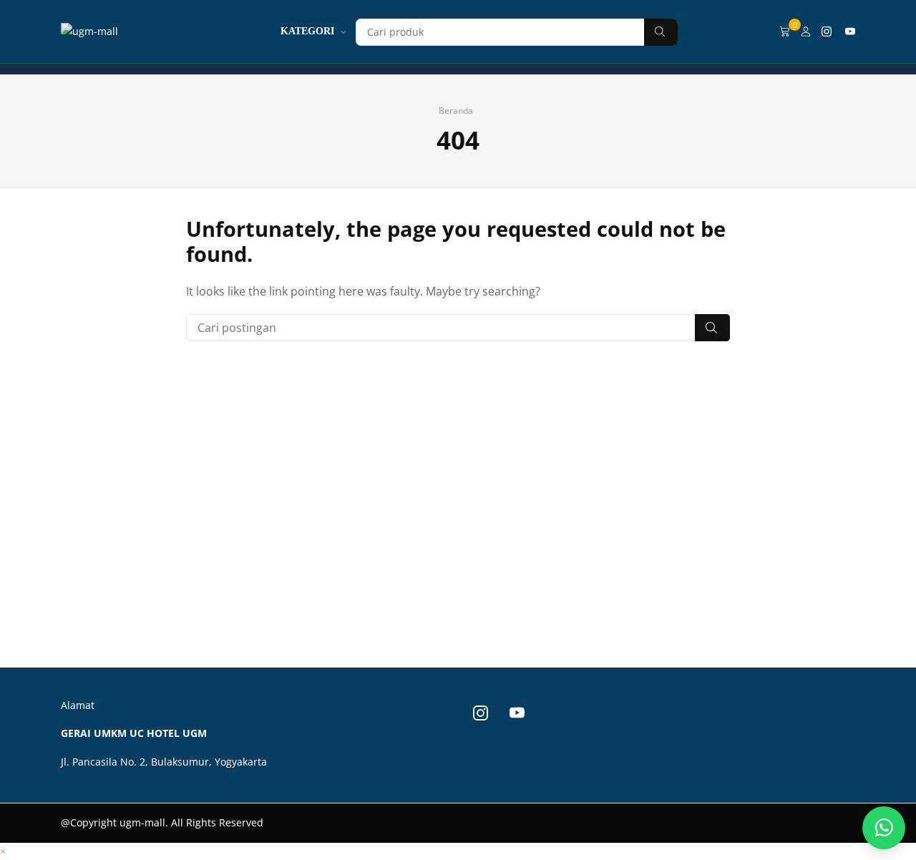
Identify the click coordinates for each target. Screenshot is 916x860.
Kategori (307, 31)
